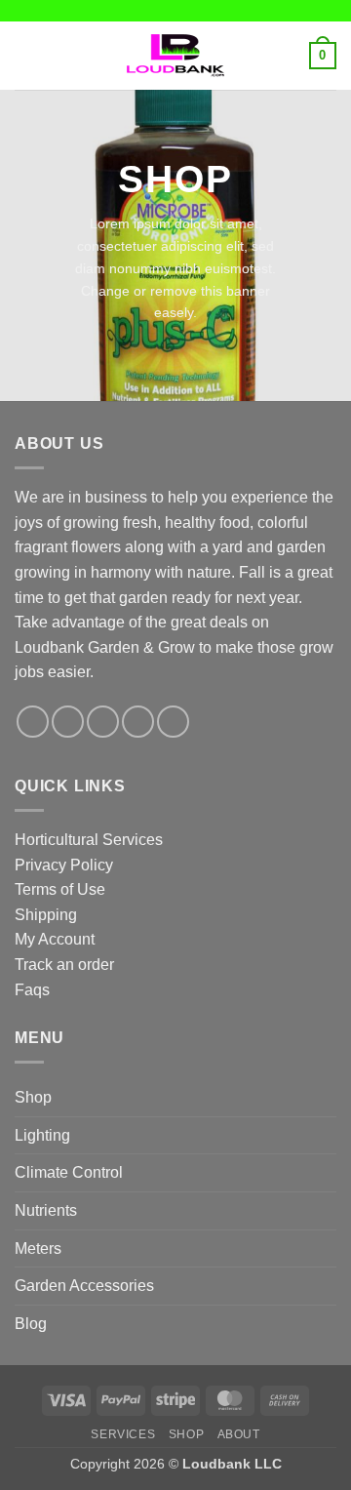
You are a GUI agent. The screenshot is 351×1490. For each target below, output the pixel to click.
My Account (55, 939)
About (238, 1434)
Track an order (64, 964)
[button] (26, 55)
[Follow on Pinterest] (173, 721)
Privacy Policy (64, 865)
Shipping (46, 914)
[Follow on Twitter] (103, 721)
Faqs (32, 990)
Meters (38, 1248)
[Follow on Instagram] (68, 721)
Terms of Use (60, 889)
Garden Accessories (84, 1285)
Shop (33, 1097)
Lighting (42, 1135)
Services (123, 1434)
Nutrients (46, 1210)
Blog (31, 1323)
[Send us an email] (138, 721)
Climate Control (69, 1172)
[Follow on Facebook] (33, 721)
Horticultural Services (89, 839)
